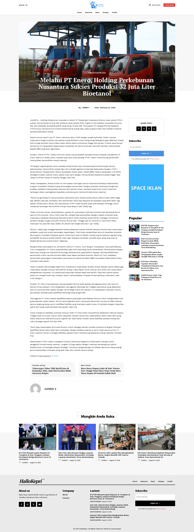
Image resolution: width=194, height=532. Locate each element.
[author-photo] (20, 462)
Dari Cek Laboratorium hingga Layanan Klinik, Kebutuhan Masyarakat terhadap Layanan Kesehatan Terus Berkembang (152, 243)
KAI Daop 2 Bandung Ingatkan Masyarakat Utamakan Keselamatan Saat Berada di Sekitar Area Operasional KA (152, 265)
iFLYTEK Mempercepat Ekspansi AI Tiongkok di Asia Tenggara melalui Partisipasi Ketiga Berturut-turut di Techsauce (152, 229)
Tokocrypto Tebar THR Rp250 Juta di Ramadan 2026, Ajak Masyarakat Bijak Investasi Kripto (51, 370)
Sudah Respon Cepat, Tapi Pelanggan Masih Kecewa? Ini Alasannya (151, 277)
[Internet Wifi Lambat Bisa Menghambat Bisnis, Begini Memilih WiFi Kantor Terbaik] (134, 254)
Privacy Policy (154, 159)
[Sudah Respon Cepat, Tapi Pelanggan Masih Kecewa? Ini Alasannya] (134, 277)
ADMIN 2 (85, 108)
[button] (23, 5)
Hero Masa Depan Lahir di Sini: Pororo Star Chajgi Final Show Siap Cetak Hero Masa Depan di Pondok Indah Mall (101, 370)
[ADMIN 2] (35, 388)
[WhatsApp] (154, 128)
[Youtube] (39, 504)
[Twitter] (144, 128)
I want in (145, 153)
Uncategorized (97, 73)
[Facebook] (138, 128)
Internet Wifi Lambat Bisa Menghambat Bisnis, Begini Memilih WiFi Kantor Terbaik (152, 254)
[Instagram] (27, 504)
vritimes (55, 356)
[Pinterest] (149, 128)
